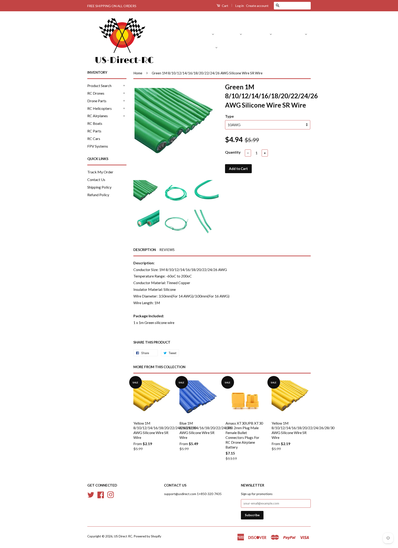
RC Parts (255, 47)
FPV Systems (300, 47)
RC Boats (232, 47)
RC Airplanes (204, 47)
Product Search (199, 34)
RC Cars (275, 47)
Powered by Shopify (147, 536)
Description (144, 250)
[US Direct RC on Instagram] (110, 494)
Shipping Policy (99, 187)
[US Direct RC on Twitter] (90, 494)
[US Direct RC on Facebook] (100, 494)
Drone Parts (259, 34)
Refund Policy (98, 194)
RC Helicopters (292, 34)
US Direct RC (123, 536)
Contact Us (96, 179)
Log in (239, 6)
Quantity (233, 152)
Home (137, 73)
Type (229, 116)
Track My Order (100, 172)
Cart (224, 6)
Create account (257, 6)
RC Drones (231, 34)
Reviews (167, 250)
